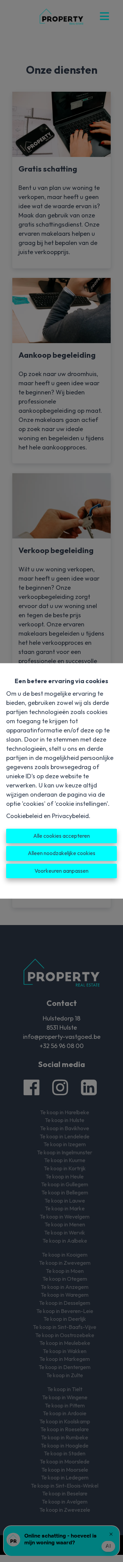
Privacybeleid (70, 816)
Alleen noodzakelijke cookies (61, 853)
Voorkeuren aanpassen (61, 870)
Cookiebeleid (24, 816)
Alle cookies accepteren (61, 835)
